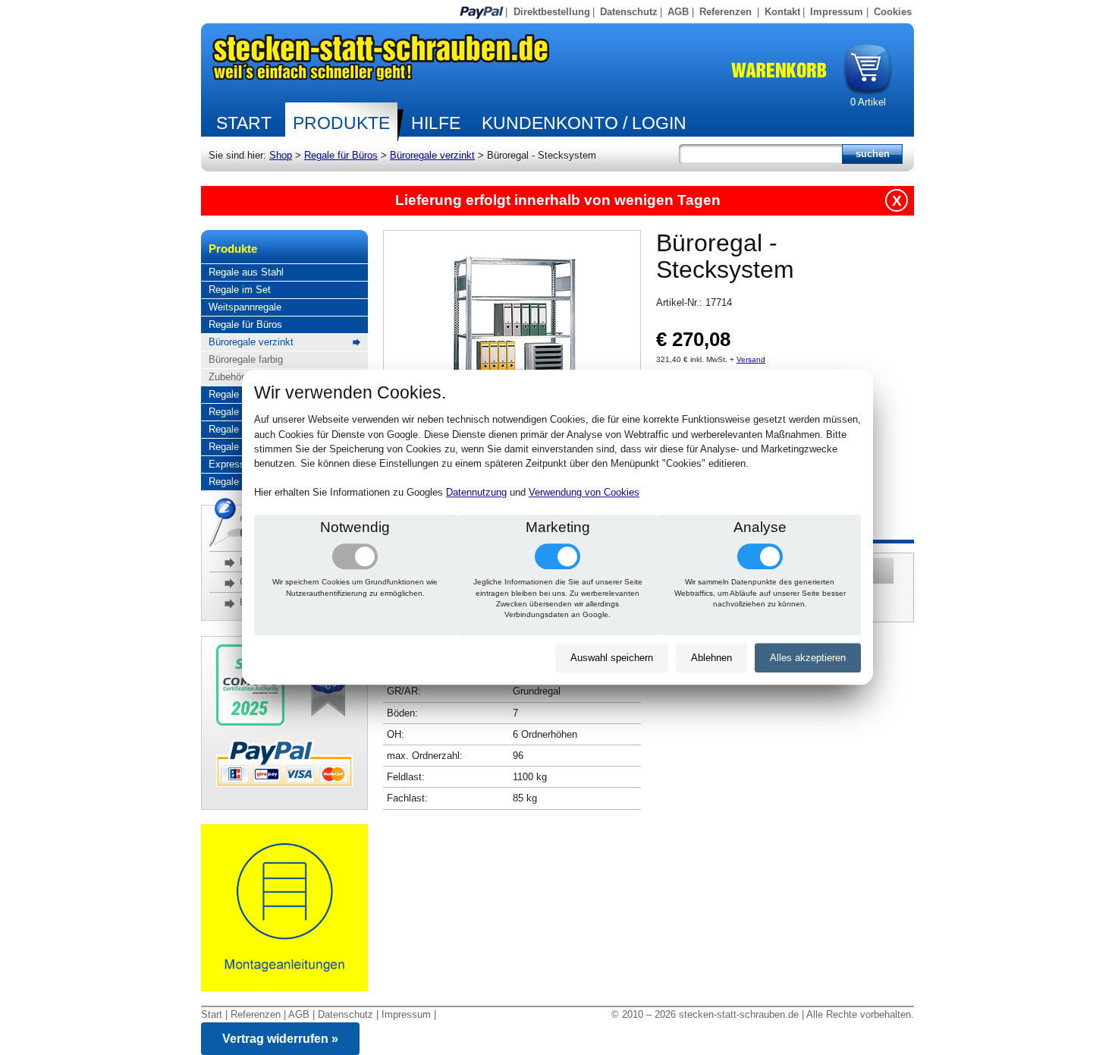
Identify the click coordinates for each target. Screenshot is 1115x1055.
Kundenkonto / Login (584, 123)
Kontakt (782, 11)
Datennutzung (476, 493)
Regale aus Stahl (246, 272)
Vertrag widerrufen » (280, 1038)
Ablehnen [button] (711, 657)
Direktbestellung (552, 11)
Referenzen (725, 11)
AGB (678, 11)
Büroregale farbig (246, 359)
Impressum (836, 11)
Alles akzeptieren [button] (808, 657)
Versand (751, 359)
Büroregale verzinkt (432, 155)
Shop (280, 155)
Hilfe (435, 123)
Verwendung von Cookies (584, 493)
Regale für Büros (341, 155)
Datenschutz (629, 11)
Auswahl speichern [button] (611, 657)
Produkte (341, 123)
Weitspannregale (245, 307)
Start (244, 123)
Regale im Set (240, 289)
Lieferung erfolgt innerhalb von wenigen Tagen (558, 200)
